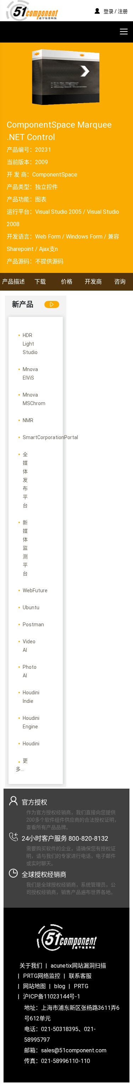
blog (59, 986)
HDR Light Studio (30, 343)
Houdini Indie (31, 697)
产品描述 (13, 281)
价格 (66, 281)
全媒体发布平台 (25, 480)
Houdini (31, 743)
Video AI (29, 646)
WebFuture (35, 590)
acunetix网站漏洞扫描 (78, 965)
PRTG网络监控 (41, 976)
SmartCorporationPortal (50, 437)
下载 (40, 281)
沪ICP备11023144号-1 (51, 996)
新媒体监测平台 (25, 548)
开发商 (93, 281)
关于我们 (31, 965)
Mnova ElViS (30, 373)
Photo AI (30, 671)
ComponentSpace (54, 174)
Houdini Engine (31, 722)
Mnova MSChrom (34, 399)
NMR (28, 420)
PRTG (81, 986)
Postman (33, 624)
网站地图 (34, 986)
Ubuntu (31, 607)
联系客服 (80, 976)
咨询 (120, 281)
